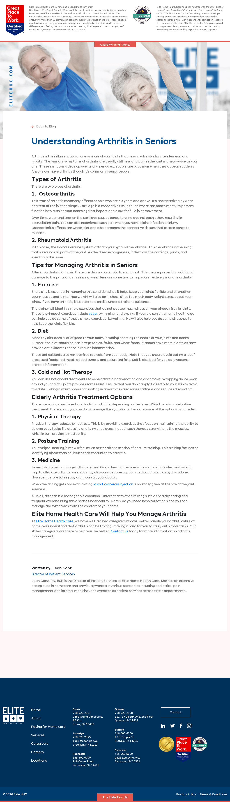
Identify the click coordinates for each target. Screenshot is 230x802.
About (36, 718)
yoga (93, 313)
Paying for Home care (48, 727)
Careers (37, 752)
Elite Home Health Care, (55, 521)
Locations (39, 760)
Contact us (119, 531)
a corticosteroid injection (113, 484)
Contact (175, 712)
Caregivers (39, 743)
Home (36, 710)
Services (37, 735)
